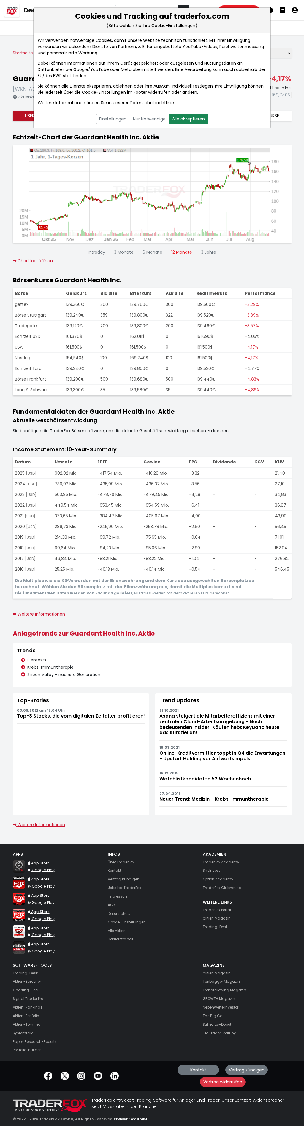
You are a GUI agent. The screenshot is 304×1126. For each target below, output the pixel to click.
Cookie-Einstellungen (104, 92)
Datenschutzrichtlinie (152, 103)
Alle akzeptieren (188, 119)
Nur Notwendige (149, 119)
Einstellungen (112, 119)
